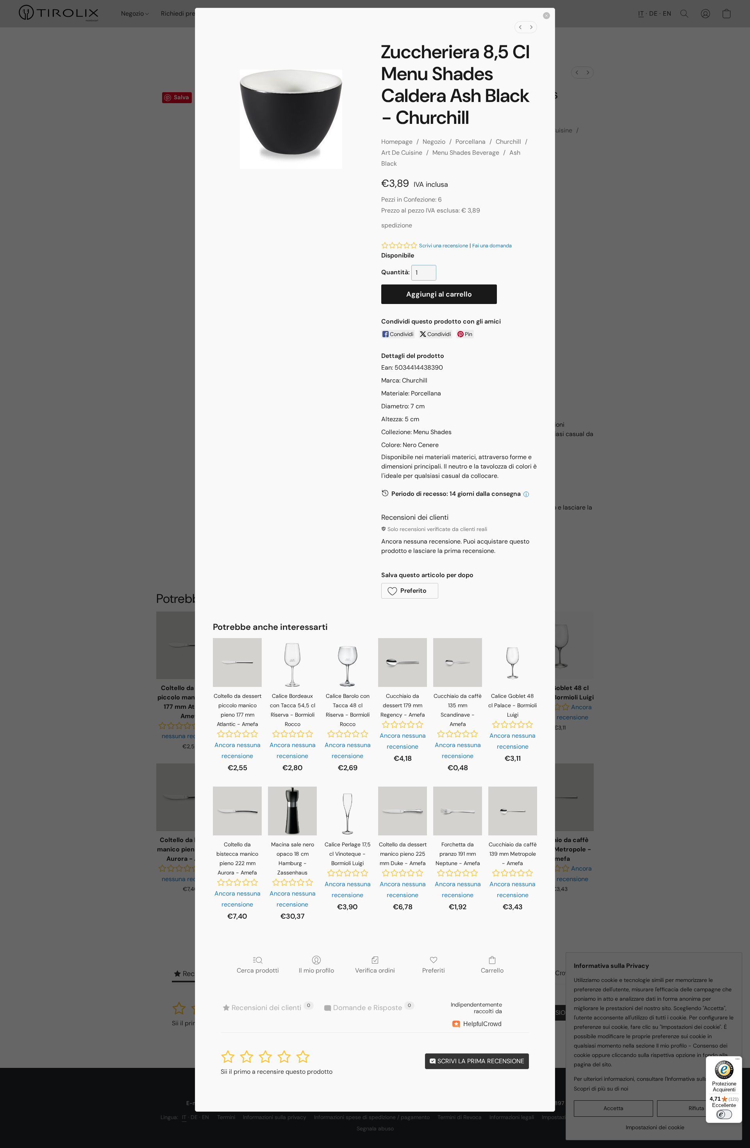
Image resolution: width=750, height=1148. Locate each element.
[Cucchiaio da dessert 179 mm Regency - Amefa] (402, 662)
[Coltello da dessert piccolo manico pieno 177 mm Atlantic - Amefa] (237, 662)
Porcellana (470, 142)
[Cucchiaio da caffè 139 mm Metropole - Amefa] (512, 811)
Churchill (508, 142)
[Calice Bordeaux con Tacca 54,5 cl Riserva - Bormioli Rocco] (292, 662)
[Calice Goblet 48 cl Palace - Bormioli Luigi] (512, 662)
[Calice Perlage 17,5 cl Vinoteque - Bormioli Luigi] (347, 811)
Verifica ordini (375, 970)
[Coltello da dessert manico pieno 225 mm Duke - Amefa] (402, 811)
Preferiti (433, 970)
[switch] (724, 1114)
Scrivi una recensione (443, 245)
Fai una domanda (492, 245)
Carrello (492, 970)
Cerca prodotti (258, 970)
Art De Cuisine (401, 152)
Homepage (396, 142)
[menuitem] (520, 27)
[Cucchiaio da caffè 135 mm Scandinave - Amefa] (457, 662)
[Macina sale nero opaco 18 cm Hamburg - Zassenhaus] (292, 811)
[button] (409, 591)
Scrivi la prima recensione (480, 1061)
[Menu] (737, 1061)
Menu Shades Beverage (465, 152)
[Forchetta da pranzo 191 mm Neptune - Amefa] (457, 811)
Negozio (434, 142)
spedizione (396, 225)
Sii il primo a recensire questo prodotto (276, 1072)
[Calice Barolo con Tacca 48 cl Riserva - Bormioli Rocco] (347, 662)
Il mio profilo (316, 970)
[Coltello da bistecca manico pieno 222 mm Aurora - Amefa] (237, 811)
